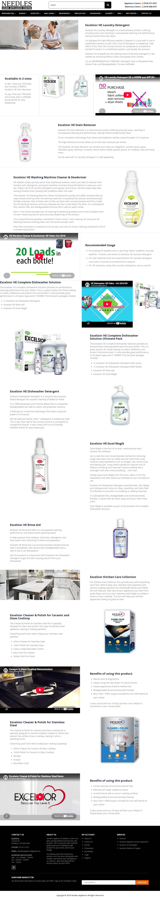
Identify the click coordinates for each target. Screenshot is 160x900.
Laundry (109, 13)
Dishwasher (95, 13)
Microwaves (64, 13)
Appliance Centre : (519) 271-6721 (140, 3)
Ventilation (79, 13)
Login (86, 855)
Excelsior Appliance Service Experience (134, 842)
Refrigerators (8, 13)
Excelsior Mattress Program (130, 848)
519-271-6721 (24, 847)
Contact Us (146, 13)
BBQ (119, 13)
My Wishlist (88, 851)
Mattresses (131, 13)
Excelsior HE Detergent (128, 845)
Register (87, 858)
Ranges (22, 13)
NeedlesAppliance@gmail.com (28, 851)
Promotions (88, 848)
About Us (87, 838)
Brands (87, 845)
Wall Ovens (49, 13)
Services (123, 838)
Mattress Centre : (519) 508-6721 (141, 6)
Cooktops (34, 13)
